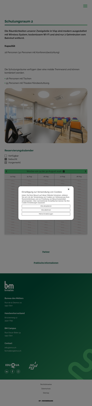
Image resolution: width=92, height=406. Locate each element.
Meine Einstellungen (46, 214)
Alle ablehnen (46, 210)
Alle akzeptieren (46, 206)
